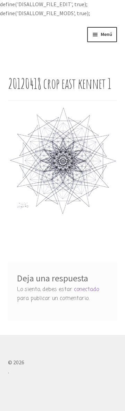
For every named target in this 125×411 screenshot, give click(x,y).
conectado (86, 290)
